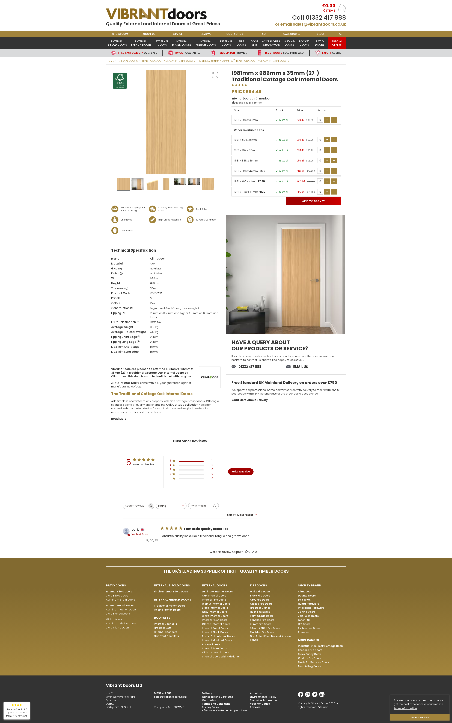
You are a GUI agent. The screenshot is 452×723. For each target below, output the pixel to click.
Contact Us (234, 34)
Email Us (300, 367)
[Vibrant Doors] (166, 13)
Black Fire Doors (260, 595)
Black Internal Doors (215, 608)
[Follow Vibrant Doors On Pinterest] (315, 696)
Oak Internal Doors (214, 595)
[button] (215, 75)
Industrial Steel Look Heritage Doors (321, 646)
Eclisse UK (304, 599)
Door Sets (254, 43)
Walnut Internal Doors (216, 604)
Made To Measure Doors (313, 662)
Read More (118, 419)
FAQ (263, 34)
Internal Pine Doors (214, 599)
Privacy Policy (210, 707)
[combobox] (171, 506)
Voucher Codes (260, 704)
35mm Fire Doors (260, 624)
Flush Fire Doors (260, 612)
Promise (232, 53)
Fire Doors (241, 43)
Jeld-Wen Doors (308, 616)
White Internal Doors (215, 616)
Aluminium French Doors (121, 609)
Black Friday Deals (310, 654)
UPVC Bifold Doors (117, 595)
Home (110, 61)
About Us (148, 34)
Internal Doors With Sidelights (221, 656)
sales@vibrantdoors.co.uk (319, 24)
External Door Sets (165, 632)
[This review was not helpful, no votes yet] (253, 552)
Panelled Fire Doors (262, 620)
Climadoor (157, 258)
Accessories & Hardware (271, 43)
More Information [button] (405, 708)
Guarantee (187, 53)
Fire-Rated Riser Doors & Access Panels (270, 638)
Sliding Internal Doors (215, 652)
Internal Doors (226, 43)
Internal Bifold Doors (181, 43)
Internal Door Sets (165, 624)
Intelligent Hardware (311, 608)
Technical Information (264, 700)
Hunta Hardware (308, 604)
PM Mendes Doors (309, 628)
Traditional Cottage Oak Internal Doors (168, 61)
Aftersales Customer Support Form (224, 710)
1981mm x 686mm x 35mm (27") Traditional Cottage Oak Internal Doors (244, 61)
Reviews (206, 34)
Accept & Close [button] (420, 717)
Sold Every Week (284, 53)
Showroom (120, 34)
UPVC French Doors (118, 613)
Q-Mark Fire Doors (309, 658)
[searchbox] (135, 506)
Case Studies (291, 34)
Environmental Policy (263, 697)
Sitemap (323, 707)
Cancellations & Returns (217, 697)
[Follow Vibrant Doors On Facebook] (301, 696)
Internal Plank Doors (215, 632)
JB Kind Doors (306, 612)
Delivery (207, 693)
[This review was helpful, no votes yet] (246, 552)
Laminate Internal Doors (217, 591)
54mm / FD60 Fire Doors (265, 628)
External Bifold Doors (117, 43)
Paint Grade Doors (261, 616)
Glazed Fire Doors (261, 604)
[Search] (340, 34)
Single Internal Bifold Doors (171, 591)
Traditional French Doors (169, 605)
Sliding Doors (289, 43)
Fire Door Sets (162, 628)
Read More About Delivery (249, 400)
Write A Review (240, 471)
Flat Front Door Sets (166, 636)
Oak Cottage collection (182, 405)
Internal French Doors (206, 43)
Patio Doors (319, 43)
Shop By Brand (309, 585)
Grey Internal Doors (214, 612)
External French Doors (141, 43)
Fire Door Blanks (260, 608)
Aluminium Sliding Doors (121, 623)
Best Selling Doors (309, 666)
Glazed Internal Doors (216, 624)
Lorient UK (304, 620)
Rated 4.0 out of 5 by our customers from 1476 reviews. (16, 713)
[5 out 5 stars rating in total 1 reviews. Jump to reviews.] (240, 85)
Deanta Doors (307, 595)
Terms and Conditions (216, 704)
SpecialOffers (337, 43)
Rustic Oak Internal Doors (218, 636)
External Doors (162, 43)
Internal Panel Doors (215, 628)
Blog (320, 34)
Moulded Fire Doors (262, 632)
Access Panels (211, 644)
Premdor (303, 632)
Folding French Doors (167, 610)
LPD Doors (304, 624)
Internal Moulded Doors (217, 640)
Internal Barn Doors (214, 648)
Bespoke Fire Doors (310, 650)
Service (177, 34)
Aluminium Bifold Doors (120, 599)
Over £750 (137, 53)
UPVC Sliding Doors (117, 627)
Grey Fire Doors (259, 599)
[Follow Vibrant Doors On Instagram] (308, 696)
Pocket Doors (304, 43)
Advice (331, 53)
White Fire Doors (260, 591)
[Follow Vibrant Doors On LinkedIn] (322, 696)
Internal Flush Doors (214, 620)
